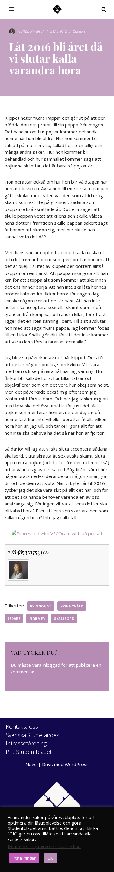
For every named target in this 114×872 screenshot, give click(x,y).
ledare (14, 618)
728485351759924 (30, 31)
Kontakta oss (22, 726)
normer (37, 618)
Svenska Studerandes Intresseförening (32, 739)
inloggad (51, 665)
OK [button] (50, 858)
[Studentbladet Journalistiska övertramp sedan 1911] (57, 9)
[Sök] (103, 9)
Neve (31, 764)
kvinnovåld (71, 606)
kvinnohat (40, 606)
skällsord (64, 618)
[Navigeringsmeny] (11, 9)
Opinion (79, 31)
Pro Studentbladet (29, 751)
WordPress (77, 764)
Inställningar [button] (24, 858)
